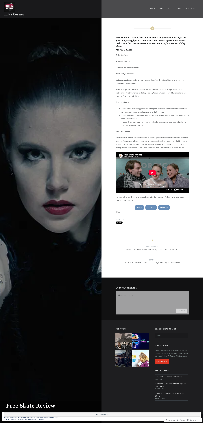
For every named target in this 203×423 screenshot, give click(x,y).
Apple (139, 207)
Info (152, 9)
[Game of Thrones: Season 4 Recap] (123, 359)
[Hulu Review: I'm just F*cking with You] (140, 341)
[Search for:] (171, 335)
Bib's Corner (14, 14)
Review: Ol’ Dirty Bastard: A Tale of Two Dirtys (170, 394)
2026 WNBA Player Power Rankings (168, 377)
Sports (169, 9)
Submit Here (162, 362)
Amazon (164, 207)
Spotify (151, 207)
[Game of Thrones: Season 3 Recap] (123, 341)
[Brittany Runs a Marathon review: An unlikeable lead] (140, 359)
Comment (181, 310)
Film (160, 9)
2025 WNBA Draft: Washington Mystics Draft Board (170, 384)
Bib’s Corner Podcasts (188, 9)
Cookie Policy (41, 419)
